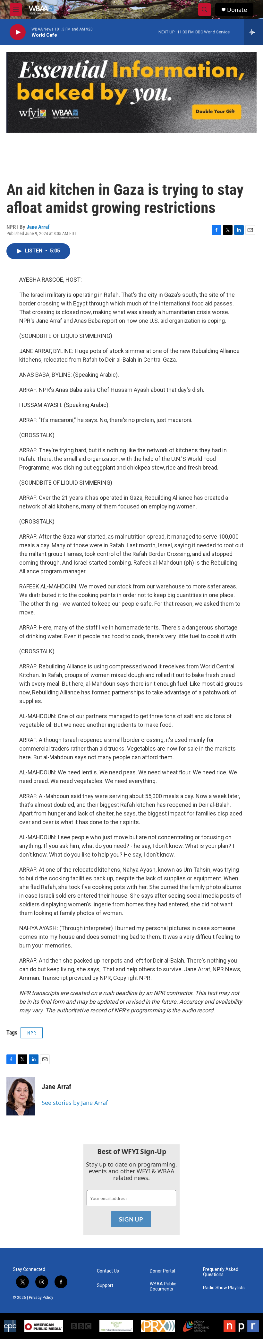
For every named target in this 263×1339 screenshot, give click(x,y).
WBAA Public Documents (163, 1286)
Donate (237, 9)
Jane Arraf (38, 227)
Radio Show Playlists (224, 1287)
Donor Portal (162, 1271)
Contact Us (108, 1271)
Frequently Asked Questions (220, 1272)
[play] (18, 32)
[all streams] (253, 32)
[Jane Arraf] (20, 1096)
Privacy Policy (41, 1297)
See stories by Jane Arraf (75, 1102)
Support (105, 1285)
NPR (31, 1032)
